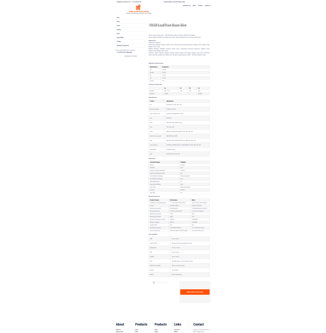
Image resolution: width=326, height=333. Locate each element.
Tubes (118, 25)
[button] (130, 18)
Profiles (119, 41)
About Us (188, 5)
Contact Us (208, 5)
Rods (118, 17)
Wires (118, 21)
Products (200, 5)
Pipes (118, 33)
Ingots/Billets (120, 37)
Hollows (119, 29)
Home (184, 5)
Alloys (194, 5)
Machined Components (123, 45)
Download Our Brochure (130, 56)
